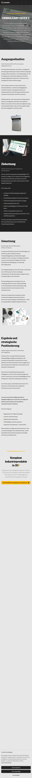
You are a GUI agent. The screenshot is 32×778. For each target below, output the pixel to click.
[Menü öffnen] (29, 2)
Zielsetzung (8, 164)
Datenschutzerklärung (6, 762)
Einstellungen (16, 775)
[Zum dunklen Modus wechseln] (18, 2)
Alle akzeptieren (16, 767)
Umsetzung (8, 241)
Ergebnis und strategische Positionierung (10, 342)
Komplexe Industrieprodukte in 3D (16, 461)
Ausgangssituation (12, 59)
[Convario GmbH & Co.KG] (5, 2)
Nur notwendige (16, 771)
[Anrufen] (22, 2)
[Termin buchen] (25, 2)
